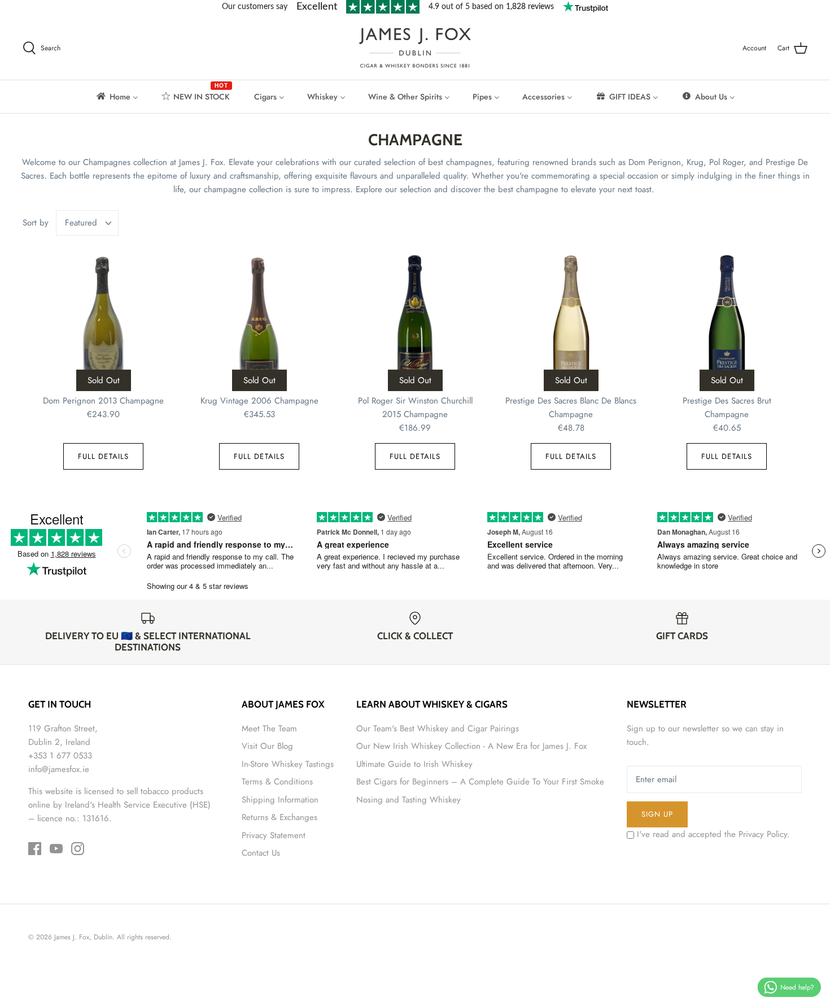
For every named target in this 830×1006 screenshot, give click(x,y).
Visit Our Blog (267, 746)
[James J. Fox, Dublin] (415, 47)
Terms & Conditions (277, 781)
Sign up (657, 814)
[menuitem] (117, 96)
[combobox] (87, 223)
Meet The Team (269, 728)
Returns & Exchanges (279, 817)
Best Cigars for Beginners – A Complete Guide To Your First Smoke (480, 781)
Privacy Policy (763, 834)
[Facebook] (34, 848)
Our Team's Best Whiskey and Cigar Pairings (437, 728)
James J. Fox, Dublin (83, 937)
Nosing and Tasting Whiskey (408, 799)
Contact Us (261, 853)
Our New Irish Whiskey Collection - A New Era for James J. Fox (471, 746)
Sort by (36, 222)
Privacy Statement (273, 835)
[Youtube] (56, 848)
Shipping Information (280, 799)
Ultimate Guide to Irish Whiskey (414, 764)
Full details (103, 456)
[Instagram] (77, 848)
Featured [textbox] (81, 223)
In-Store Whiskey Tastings (288, 764)
